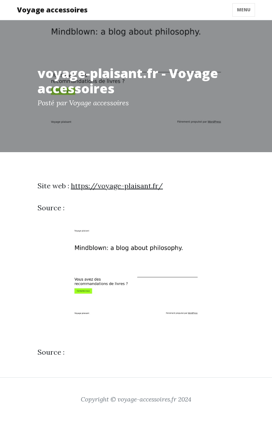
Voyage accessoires (52, 10)
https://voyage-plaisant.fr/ (117, 185)
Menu (243, 10)
